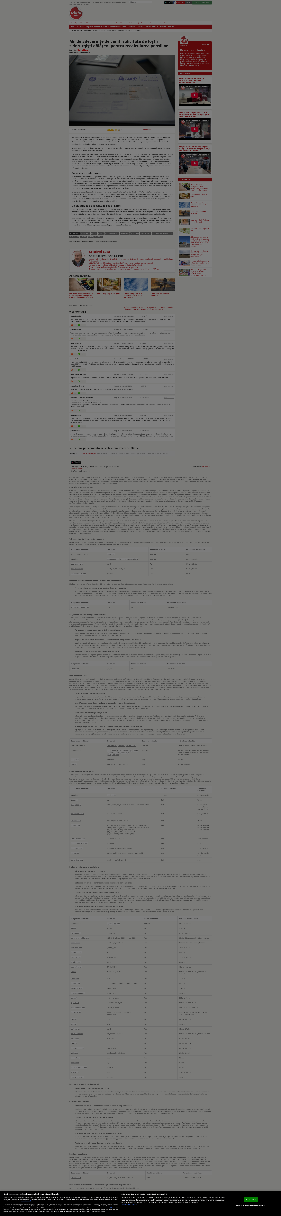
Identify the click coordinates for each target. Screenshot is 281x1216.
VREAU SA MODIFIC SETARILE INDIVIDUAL (250, 1205)
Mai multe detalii (26, 1201)
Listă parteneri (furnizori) (129, 1204)
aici (111, 1208)
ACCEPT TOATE (251, 1200)
